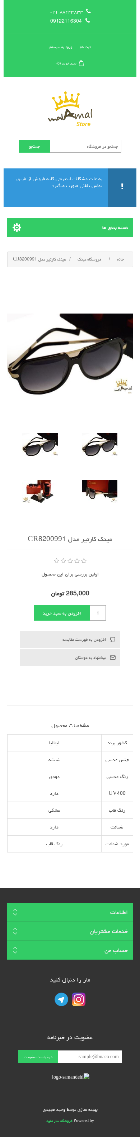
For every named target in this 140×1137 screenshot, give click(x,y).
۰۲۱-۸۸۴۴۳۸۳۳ (66, 11)
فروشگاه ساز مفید (59, 1120)
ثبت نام (85, 47)
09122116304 (66, 21)
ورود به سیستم (61, 47)
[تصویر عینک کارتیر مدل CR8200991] (100, 445)
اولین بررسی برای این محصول (70, 574)
